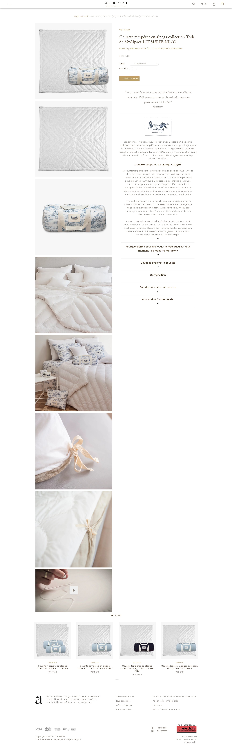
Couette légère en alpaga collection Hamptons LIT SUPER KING (179, 667)
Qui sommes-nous (124, 696)
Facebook (161, 727)
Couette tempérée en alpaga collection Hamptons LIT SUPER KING (95, 667)
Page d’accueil (81, 16)
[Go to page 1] (114, 679)
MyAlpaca (124, 29)
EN (206, 4)
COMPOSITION (158, 275)
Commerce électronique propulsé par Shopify (58, 739)
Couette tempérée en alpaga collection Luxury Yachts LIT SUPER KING (137, 668)
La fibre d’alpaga (123, 705)
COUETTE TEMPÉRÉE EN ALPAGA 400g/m (158, 199)
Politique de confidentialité (165, 701)
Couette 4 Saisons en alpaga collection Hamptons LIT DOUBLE (52, 667)
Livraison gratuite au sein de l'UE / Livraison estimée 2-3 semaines (150, 48)
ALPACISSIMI (59, 736)
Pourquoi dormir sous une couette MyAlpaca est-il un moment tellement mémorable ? (158, 248)
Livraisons (157, 705)
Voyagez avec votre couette (158, 262)
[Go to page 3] (117, 679)
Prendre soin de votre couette (158, 287)
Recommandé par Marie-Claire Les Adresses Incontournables (186, 739)
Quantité (123, 68)
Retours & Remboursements (166, 709)
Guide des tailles (123, 709)
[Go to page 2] (116, 679)
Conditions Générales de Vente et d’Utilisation (175, 696)
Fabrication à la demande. (158, 299)
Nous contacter (122, 701)
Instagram (161, 730)
